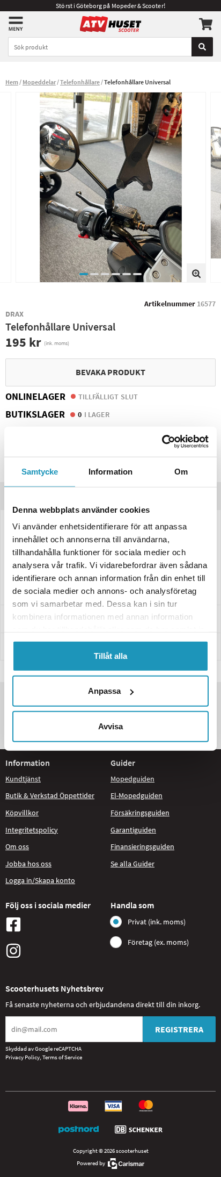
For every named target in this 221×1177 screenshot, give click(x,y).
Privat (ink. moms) (157, 922)
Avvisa (110, 725)
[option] (111, 187)
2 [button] (94, 274)
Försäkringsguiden (140, 812)
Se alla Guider (132, 864)
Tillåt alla (110, 655)
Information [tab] (110, 471)
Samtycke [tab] (39, 471)
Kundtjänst (23, 779)
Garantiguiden (133, 830)
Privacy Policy (22, 1057)
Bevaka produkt (110, 372)
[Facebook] (55, 924)
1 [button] (83, 274)
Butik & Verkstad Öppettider (49, 795)
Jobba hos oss (28, 864)
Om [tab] (181, 471)
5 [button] (126, 274)
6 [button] (137, 274)
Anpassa (104, 690)
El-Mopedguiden (136, 795)
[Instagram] (55, 951)
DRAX (14, 314)
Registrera (179, 1029)
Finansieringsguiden (142, 846)
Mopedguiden (132, 779)
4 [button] (116, 274)
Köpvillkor (22, 812)
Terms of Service (62, 1057)
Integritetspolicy (31, 830)
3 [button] (105, 274)
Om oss (17, 846)
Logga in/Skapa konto (40, 880)
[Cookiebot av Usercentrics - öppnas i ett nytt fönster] (162, 442)
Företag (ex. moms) (158, 942)
